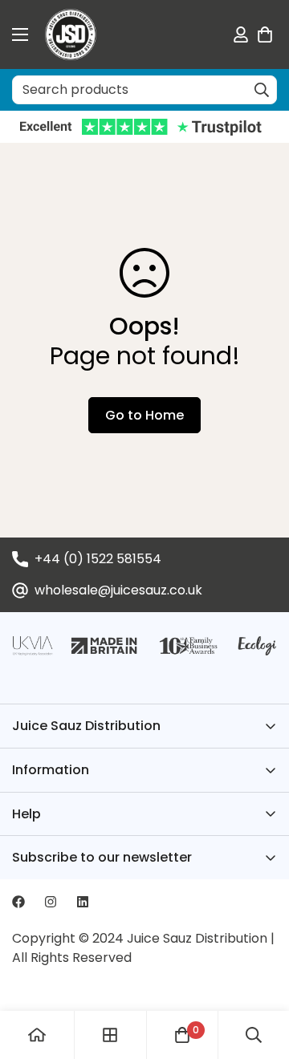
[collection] (110, 1035)
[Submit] (261, 89)
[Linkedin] (82, 901)
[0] (265, 34)
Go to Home (144, 415)
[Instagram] (50, 901)
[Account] (241, 34)
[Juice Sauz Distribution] (71, 34)
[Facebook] (18, 901)
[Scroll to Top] (260, 974)
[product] (37, 1035)
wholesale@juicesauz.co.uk (118, 590)
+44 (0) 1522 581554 (98, 559)
